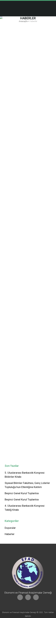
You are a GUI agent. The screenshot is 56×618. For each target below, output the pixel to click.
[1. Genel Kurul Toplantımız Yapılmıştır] (28, 382)
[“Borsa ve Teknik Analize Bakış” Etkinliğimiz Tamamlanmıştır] (28, 288)
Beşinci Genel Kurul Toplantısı (22, 493)
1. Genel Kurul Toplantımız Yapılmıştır (23, 400)
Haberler (9, 534)
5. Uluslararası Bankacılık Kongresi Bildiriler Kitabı (22, 51)
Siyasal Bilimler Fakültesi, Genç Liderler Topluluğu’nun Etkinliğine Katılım (27, 154)
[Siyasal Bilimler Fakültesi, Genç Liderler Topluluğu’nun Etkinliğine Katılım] (28, 129)
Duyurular (10, 527)
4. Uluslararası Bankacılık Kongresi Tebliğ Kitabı (22, 250)
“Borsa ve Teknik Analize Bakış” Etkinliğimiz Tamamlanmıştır (26, 306)
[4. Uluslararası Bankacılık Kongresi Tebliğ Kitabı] (28, 232)
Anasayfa (23, 21)
